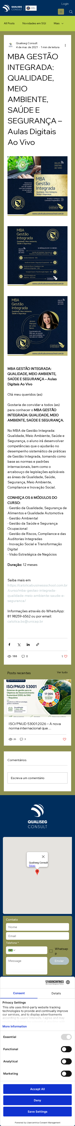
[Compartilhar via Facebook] (9, 644)
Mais (57, 23)
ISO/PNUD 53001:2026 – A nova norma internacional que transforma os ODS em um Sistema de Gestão (37, 726)
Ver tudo (62, 672)
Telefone (12, 943)
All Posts (9, 23)
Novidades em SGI (34, 23)
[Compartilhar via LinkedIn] (28, 644)
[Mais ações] (65, 45)
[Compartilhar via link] (37, 644)
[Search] (71, 12)
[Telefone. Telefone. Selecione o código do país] (12, 950)
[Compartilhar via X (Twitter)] (19, 644)
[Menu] (61, 11)
